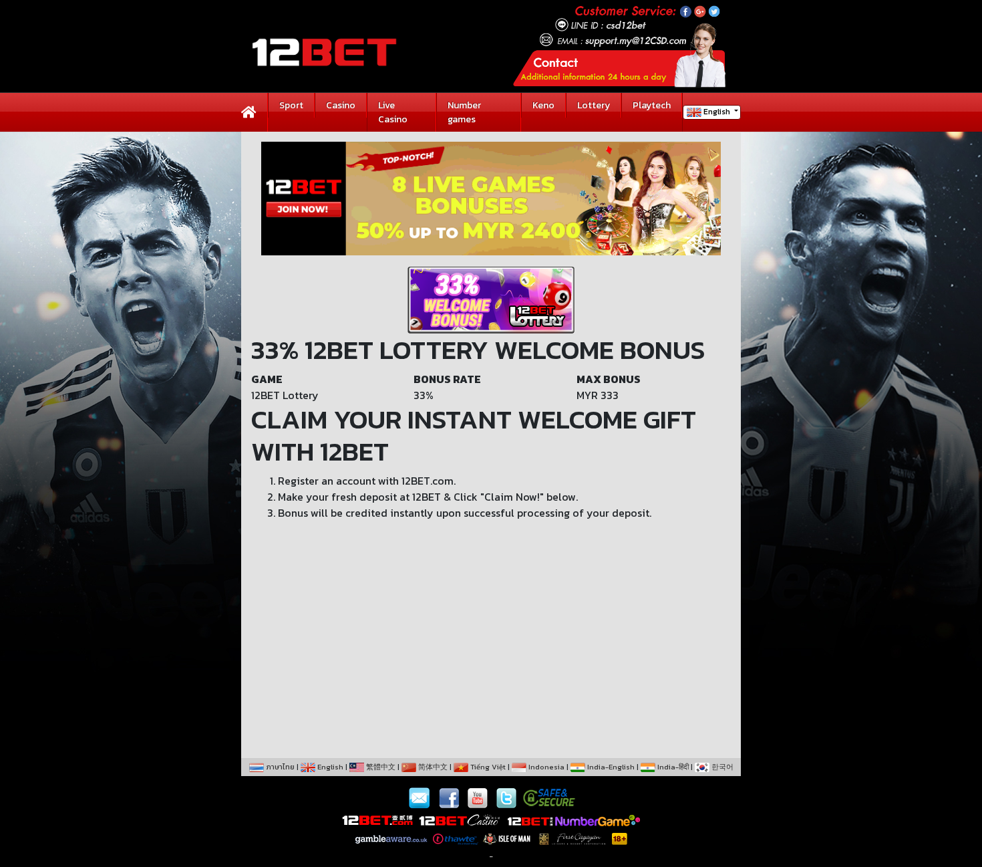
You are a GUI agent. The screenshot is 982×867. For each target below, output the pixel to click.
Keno (543, 105)
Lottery (593, 105)
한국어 (721, 766)
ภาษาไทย (279, 766)
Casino (340, 105)
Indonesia (545, 766)
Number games (464, 112)
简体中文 (432, 766)
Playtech (652, 105)
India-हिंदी (672, 766)
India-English (610, 766)
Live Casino (392, 112)
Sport (291, 105)
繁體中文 (379, 766)
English (716, 112)
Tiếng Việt (487, 766)
